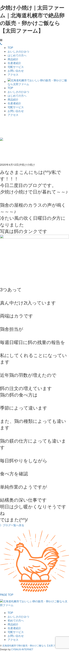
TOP (10, 47)
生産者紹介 (14, 63)
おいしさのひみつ (18, 51)
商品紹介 (13, 59)
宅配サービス (16, 67)
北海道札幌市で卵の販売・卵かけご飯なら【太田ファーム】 (33, 645)
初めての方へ (16, 620)
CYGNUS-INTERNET (22, 649)
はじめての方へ (17, 55)
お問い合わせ (16, 70)
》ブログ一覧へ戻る (12, 525)
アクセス (13, 74)
